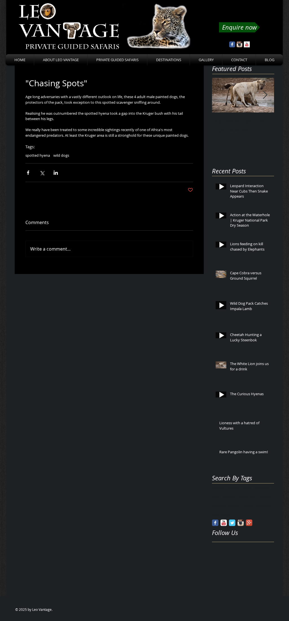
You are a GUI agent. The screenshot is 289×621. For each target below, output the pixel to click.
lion (215, 497)
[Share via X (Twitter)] (42, 172)
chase (217, 487)
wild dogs (61, 155)
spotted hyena (37, 155)
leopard (262, 487)
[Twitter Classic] (232, 523)
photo (265, 497)
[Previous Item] (221, 95)
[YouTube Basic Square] (247, 44)
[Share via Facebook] (28, 172)
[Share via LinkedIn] (55, 172)
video (247, 505)
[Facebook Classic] (215, 523)
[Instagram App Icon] (239, 44)
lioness (229, 497)
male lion (248, 497)
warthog (264, 505)
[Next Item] (265, 95)
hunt (247, 487)
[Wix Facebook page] (232, 44)
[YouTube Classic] (223, 523)
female (232, 487)
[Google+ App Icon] (249, 523)
